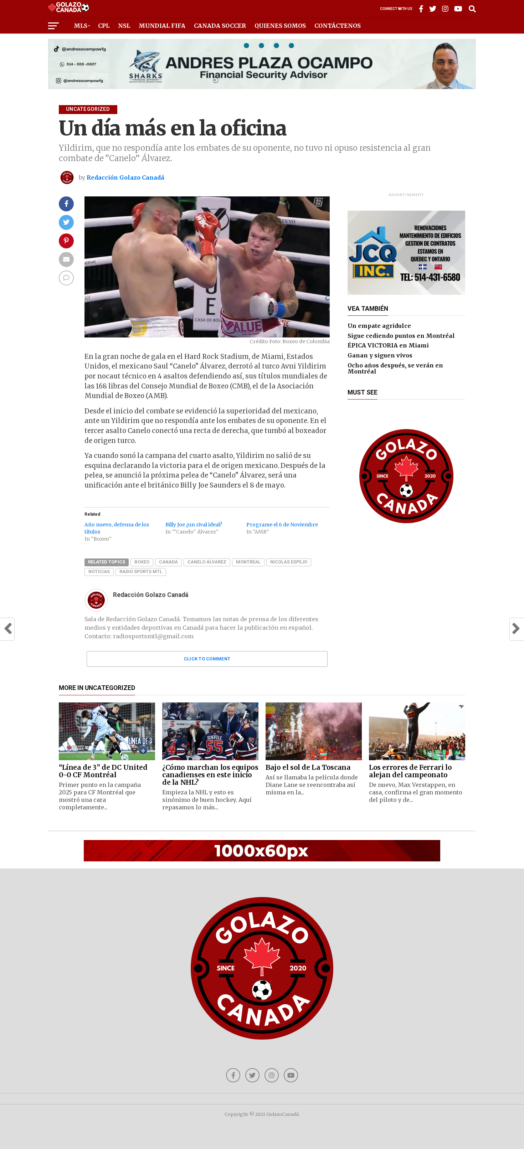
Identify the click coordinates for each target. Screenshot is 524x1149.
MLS (80, 25)
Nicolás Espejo (288, 562)
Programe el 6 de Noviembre (282, 524)
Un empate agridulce (379, 325)
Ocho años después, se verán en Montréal (395, 368)
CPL (103, 25)
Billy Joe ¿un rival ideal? (193, 524)
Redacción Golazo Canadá (125, 177)
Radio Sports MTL (140, 571)
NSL (124, 25)
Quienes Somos (280, 25)
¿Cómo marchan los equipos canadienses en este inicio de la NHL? (210, 775)
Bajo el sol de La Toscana (308, 767)
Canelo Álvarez (206, 562)
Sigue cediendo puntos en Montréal (401, 335)
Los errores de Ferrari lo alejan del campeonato (410, 771)
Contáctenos (337, 25)
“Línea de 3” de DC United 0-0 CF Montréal (103, 771)
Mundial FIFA (162, 25)
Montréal (248, 562)
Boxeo (141, 562)
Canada (168, 562)
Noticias (99, 571)
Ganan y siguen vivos (380, 355)
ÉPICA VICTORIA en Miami (388, 345)
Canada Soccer (220, 25)
